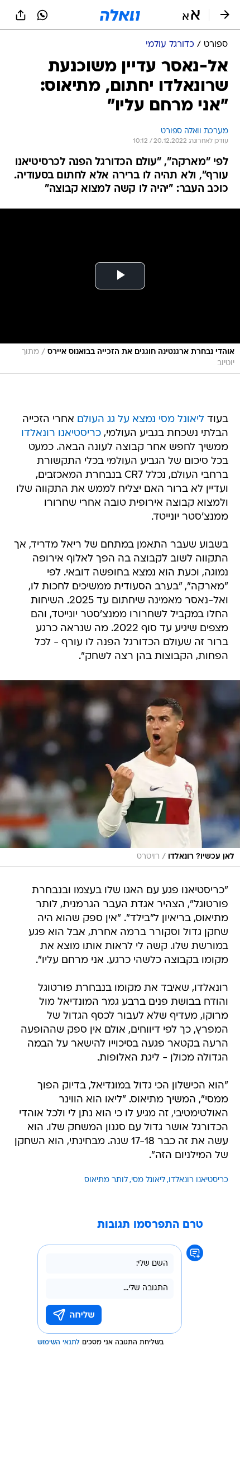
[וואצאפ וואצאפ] (42, 15)
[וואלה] (120, 15)
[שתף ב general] (21, 15)
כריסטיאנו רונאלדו (61, 433)
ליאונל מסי (148, 1180)
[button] (191, 15)
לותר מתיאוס (106, 1180)
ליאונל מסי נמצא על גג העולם (140, 419)
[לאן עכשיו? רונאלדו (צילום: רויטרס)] (120, 773)
